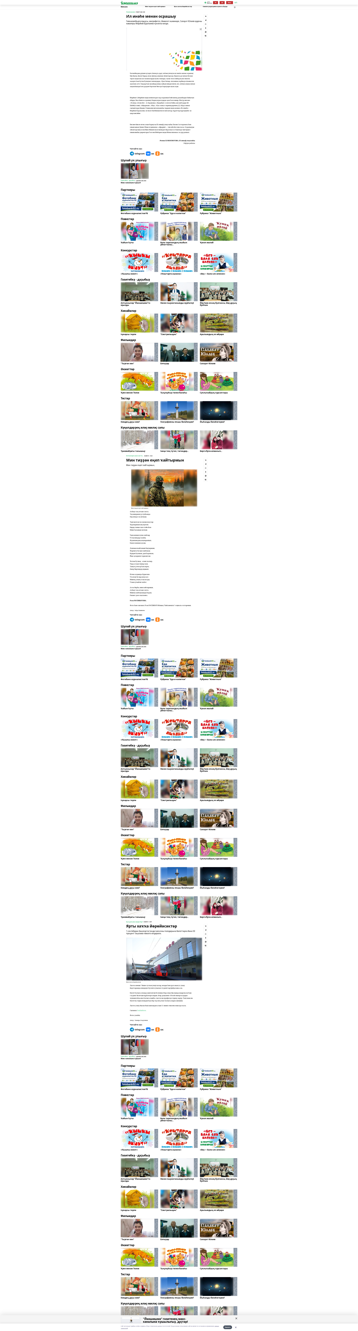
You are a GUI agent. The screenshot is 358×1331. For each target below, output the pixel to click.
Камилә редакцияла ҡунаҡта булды (215, 6)
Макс (229, 2)
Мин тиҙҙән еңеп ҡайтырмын (155, 6)
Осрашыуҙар (130, 12)
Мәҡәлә (124, 7)
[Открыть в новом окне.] (137, 153)
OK (222, 2)
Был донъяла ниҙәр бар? (134, 922)
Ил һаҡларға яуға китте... (134, 456)
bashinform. (141, 1010)
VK (215, 2)
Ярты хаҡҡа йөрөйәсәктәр (183, 6)
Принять (228, 1327)
